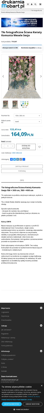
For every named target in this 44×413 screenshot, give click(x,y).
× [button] (41, 386)
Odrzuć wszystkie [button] (33, 404)
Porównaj (22, 171)
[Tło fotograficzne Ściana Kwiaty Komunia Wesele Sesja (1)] (22, 76)
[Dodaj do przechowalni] (40, 147)
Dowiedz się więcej (34, 396)
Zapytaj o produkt (22, 166)
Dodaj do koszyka (26, 146)
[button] (22, 180)
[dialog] (22, 398)
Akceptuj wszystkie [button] (11, 404)
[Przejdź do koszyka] (40, 4)
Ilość (6, 141)
